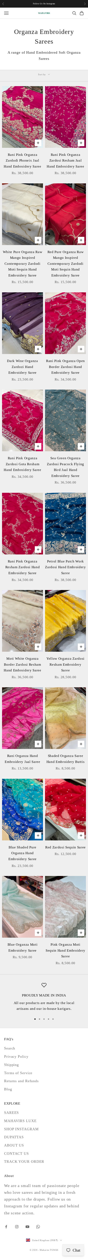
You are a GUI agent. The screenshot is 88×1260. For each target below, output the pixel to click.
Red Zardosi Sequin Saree (65, 847)
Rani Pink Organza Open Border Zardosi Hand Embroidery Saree (65, 367)
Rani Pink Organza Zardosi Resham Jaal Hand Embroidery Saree (65, 160)
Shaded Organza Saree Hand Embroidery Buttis (65, 759)
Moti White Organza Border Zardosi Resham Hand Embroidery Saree (22, 664)
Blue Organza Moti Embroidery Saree (22, 947)
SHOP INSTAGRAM (21, 1129)
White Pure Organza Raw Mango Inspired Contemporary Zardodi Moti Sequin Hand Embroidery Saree (22, 263)
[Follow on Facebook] (6, 1227)
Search (9, 1048)
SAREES (11, 1113)
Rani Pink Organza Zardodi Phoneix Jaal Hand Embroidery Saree (22, 160)
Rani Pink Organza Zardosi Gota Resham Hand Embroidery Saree (22, 464)
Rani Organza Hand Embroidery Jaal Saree (22, 759)
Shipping (11, 1065)
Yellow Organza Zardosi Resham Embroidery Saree (65, 664)
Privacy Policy (16, 1056)
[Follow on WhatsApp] (38, 1227)
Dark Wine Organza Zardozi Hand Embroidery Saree (22, 367)
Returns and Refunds (21, 1081)
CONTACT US (16, 1153)
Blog (8, 1089)
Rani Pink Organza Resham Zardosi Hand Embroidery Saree (22, 567)
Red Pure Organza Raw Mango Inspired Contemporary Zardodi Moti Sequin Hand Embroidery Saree (65, 263)
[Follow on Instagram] (17, 1227)
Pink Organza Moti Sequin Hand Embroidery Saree (65, 950)
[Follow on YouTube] (27, 1227)
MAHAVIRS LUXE (20, 1121)
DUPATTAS (14, 1137)
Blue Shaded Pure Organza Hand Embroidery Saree (22, 853)
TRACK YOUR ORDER (24, 1161)
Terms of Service (18, 1073)
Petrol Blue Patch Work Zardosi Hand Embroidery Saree (65, 567)
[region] (44, 997)
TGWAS (54, 1250)
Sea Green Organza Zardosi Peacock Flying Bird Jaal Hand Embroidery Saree (65, 467)
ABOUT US (14, 1145)
